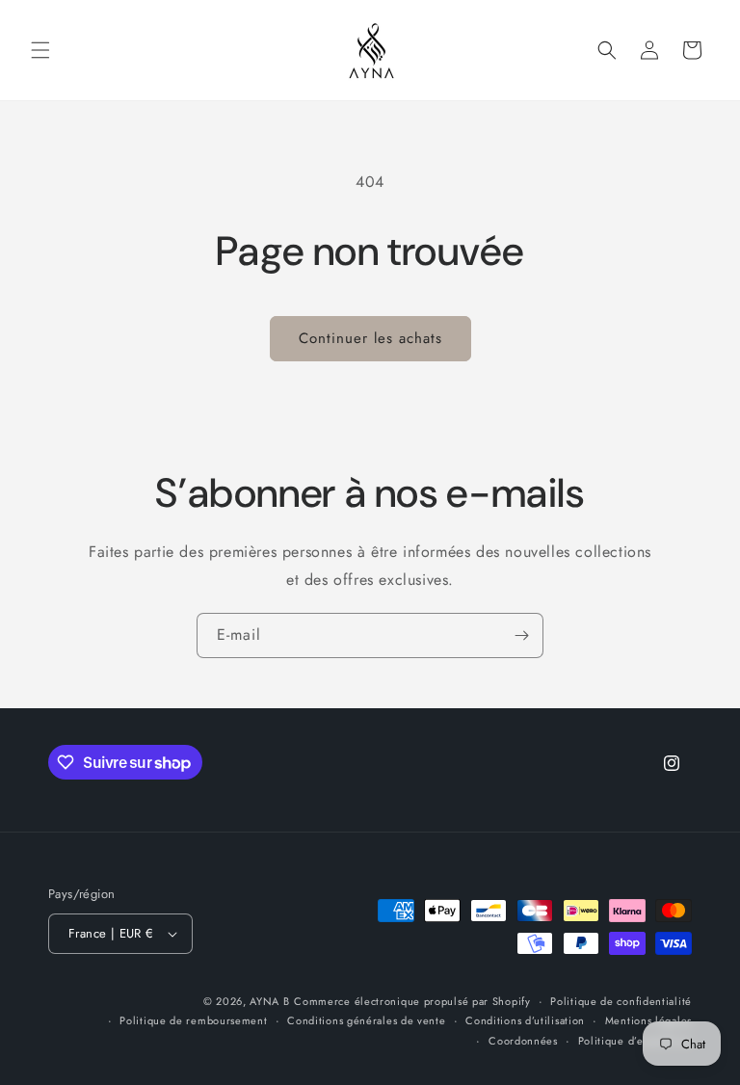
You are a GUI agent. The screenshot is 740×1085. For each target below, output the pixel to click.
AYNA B (269, 1001)
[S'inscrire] (521, 635)
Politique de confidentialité (621, 1001)
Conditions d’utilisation (525, 1020)
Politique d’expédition (635, 1040)
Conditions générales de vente (366, 1020)
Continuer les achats (370, 338)
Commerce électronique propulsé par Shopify (412, 1001)
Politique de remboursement (193, 1020)
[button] (40, 50)
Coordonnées (523, 1040)
